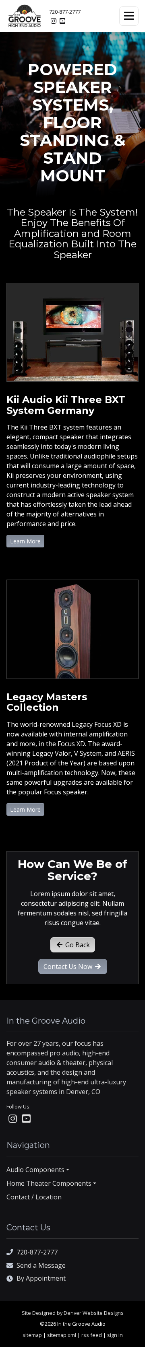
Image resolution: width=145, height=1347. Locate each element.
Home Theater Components (48, 1183)
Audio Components (35, 1169)
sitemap (32, 1335)
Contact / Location (34, 1197)
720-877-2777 (65, 11)
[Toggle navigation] (129, 16)
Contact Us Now (69, 966)
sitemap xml (61, 1335)
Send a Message (41, 1265)
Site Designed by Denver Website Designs (73, 1312)
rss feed (91, 1335)
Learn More (25, 541)
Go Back (77, 944)
